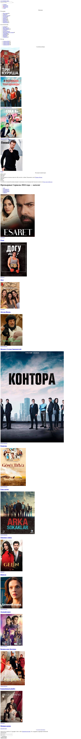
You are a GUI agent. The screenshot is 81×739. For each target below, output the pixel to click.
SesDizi (4, 26)
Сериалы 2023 (6, 42)
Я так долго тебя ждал (47, 181)
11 (44, 729)
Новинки (5, 6)
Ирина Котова (6, 29)
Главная (4, 4)
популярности (6, 189)
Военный (5, 19)
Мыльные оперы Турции (8, 32)
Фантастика (5, 22)
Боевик (4, 17)
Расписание (5, 5)
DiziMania (5, 34)
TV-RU (5, 1)
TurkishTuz (5, 37)
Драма (4, 14)
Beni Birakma (6, 27)
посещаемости (6, 190)
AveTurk (5, 30)
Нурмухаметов (6, 31)
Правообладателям (26, 731)
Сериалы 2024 (6, 43)
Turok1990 (5, 33)
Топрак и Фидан (38, 177)
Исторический (6, 15)
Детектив (5, 16)
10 (43, 729)
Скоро (4, 8)
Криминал (5, 21)
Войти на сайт (3, 737)
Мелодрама (5, 13)
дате (4, 188)
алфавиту (5, 192)
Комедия (5, 20)
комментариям (6, 191)
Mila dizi (5, 35)
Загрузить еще (4, 728)
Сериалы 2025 (6, 44)
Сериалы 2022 (6, 41)
